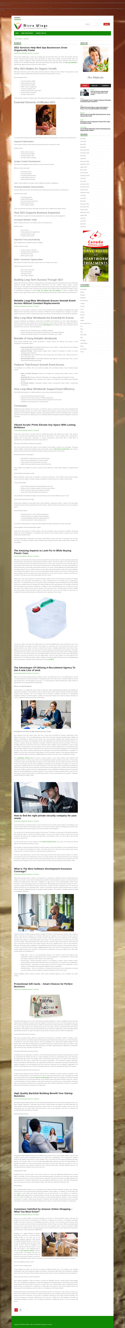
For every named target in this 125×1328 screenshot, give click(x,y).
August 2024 (83, 167)
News (81, 329)
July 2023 (83, 178)
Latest (85, 85)
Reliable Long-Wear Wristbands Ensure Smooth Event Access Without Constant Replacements (45, 302)
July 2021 (83, 218)
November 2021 (84, 206)
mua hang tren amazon (27, 1250)
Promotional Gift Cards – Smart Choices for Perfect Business (43, 985)
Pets (81, 332)
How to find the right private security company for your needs (45, 817)
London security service (49, 841)
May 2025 (83, 155)
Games (82, 312)
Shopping (82, 340)
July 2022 (83, 195)
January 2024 (84, 172)
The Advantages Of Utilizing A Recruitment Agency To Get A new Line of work (44, 669)
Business (26, 38)
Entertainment (84, 300)
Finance (82, 306)
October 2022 (84, 189)
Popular (94, 85)
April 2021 (83, 226)
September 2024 (84, 164)
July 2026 (83, 138)
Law (81, 105)
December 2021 (84, 204)
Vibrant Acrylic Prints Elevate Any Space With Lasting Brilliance (44, 426)
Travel (81, 98)
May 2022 (83, 201)
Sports (82, 346)
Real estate (83, 334)
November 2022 (84, 187)
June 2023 (83, 181)
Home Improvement (27, 33)
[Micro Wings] (31, 26)
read (40, 947)
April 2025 (83, 158)
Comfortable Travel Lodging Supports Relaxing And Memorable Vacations (95, 100)
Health (81, 120)
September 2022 (84, 192)
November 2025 (84, 153)
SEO (81, 337)
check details (47, 324)
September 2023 (84, 175)
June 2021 (83, 221)
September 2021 (84, 212)
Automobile (83, 289)
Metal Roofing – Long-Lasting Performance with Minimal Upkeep (47, 17)
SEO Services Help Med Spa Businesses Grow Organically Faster (40, 49)
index (18, 1195)
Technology (83, 349)
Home (17, 33)
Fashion (82, 303)
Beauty (82, 292)
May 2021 (83, 224)
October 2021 (84, 209)
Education (83, 297)
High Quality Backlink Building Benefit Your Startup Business (43, 1094)
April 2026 (83, 147)
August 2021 (83, 215)
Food (81, 309)
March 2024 (83, 170)
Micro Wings (18, 38)
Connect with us (41, 33)
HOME (82, 320)
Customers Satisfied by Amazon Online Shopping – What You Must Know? (43, 1210)
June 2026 (83, 141)
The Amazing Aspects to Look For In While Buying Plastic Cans (42, 552)
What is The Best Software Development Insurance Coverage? (43, 870)
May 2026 (83, 144)
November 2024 (84, 161)
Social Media (83, 127)
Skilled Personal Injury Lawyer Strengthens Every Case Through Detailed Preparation (94, 108)
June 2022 (83, 198)
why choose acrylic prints (61, 449)
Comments (105, 85)
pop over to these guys (42, 1077)
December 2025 (84, 150)
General (82, 314)
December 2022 (84, 184)
